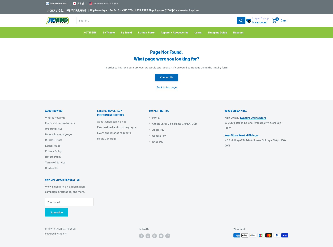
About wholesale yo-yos (111, 121)
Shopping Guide (217, 32)
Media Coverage (107, 138)
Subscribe (56, 212)
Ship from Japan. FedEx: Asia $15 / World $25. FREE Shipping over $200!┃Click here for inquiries (144, 10)
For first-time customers (60, 123)
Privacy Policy (53, 151)
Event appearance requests (114, 132)
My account (259, 22)
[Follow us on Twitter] (148, 235)
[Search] (241, 20)
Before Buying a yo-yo (58, 134)
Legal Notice (53, 145)
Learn (198, 32)
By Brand (126, 32)
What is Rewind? (55, 117)
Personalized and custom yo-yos (116, 127)
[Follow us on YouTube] (161, 235)
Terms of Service (55, 162)
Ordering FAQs (53, 128)
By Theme (109, 32)
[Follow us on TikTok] (167, 235)
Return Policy (53, 156)
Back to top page (166, 87)
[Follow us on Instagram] (154, 235)
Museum (238, 32)
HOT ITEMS (90, 32)
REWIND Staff (53, 139)
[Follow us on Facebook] (141, 235)
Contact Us (166, 77)
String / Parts (146, 32)
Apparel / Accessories (174, 32)
